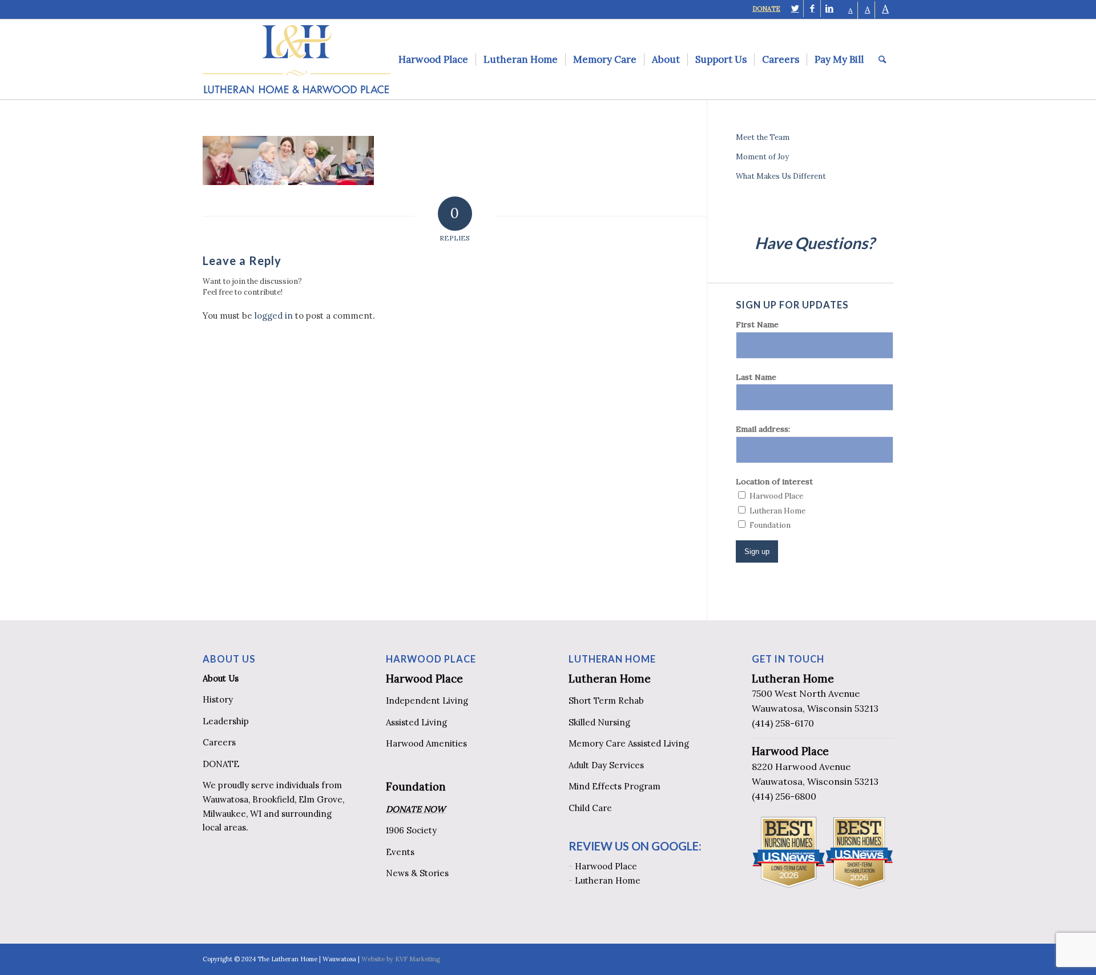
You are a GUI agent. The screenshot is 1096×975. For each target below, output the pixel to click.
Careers (219, 742)
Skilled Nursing (599, 722)
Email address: (763, 429)
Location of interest (774, 481)
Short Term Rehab (606, 700)
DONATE (766, 9)
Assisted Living (416, 722)
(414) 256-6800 (784, 796)
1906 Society (411, 830)
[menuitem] (433, 59)
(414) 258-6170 (783, 723)
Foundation (416, 786)
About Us (221, 678)
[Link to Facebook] (812, 8)
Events (400, 851)
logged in (274, 315)
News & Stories (417, 873)
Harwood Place (424, 678)
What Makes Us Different (781, 176)
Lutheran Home (610, 678)
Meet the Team (762, 137)
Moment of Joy (762, 157)
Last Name (756, 377)
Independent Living (427, 700)
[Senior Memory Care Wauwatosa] (288, 181)
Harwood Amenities (426, 743)
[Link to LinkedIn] (829, 8)
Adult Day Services (606, 765)
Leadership (226, 721)
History (218, 699)
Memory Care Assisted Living (629, 743)
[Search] (882, 59)
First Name (757, 324)
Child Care (590, 808)
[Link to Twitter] (795, 8)
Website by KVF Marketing (400, 959)
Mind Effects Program (614, 786)
